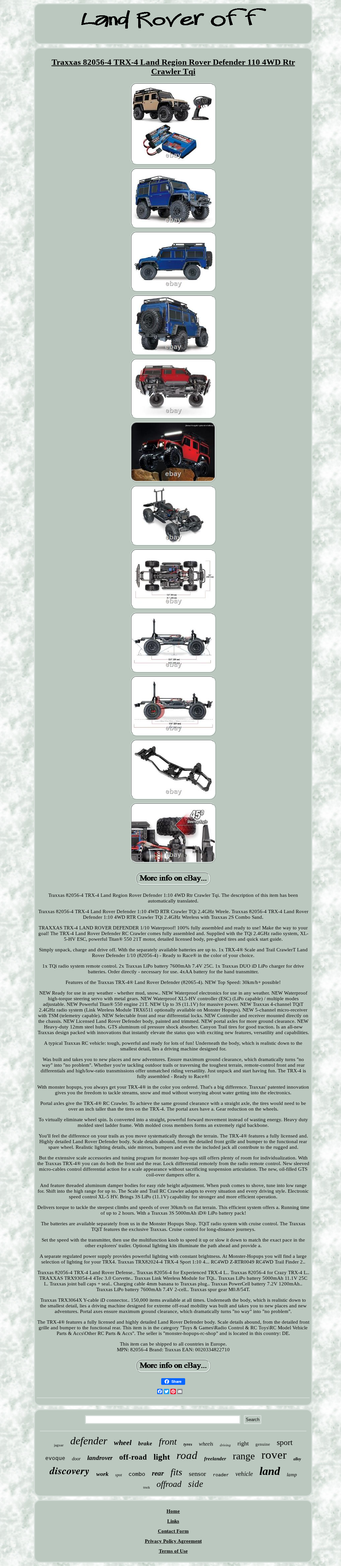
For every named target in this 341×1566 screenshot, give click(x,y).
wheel (123, 1442)
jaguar (59, 1445)
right (243, 1443)
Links (173, 1521)
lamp (292, 1474)
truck (146, 1487)
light (162, 1456)
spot (118, 1475)
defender (88, 1441)
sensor (197, 1473)
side (195, 1484)
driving (225, 1445)
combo (137, 1474)
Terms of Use (173, 1551)
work (102, 1474)
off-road (133, 1457)
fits (176, 1472)
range (244, 1455)
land (269, 1471)
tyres (187, 1444)
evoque (55, 1459)
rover (274, 1454)
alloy (297, 1459)
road (186, 1455)
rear (158, 1473)
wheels (206, 1444)
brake (145, 1443)
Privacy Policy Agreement (173, 1541)
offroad (169, 1484)
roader (221, 1475)
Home (173, 1511)
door (76, 1458)
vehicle (244, 1473)
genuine (262, 1444)
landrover (100, 1457)
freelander (215, 1458)
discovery (70, 1470)
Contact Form (173, 1531)
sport (285, 1442)
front (168, 1441)
